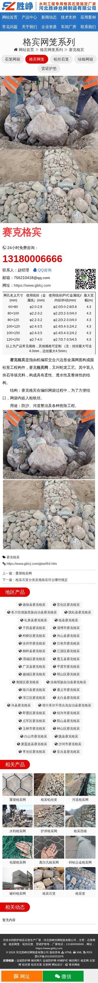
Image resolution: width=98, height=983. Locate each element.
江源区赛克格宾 (68, 651)
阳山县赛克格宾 (68, 721)
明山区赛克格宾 (68, 674)
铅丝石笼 (36, 964)
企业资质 (49, 27)
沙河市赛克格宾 (69, 744)
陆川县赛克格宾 (33, 690)
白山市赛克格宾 (35, 736)
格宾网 (85, 960)
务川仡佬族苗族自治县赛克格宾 (33, 612)
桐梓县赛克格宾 (33, 651)
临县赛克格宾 (68, 620)
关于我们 (29, 27)
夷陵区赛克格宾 (27, 682)
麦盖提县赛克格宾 (33, 744)
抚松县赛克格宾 (79, 612)
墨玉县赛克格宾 (68, 659)
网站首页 (9, 17)
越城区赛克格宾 (33, 674)
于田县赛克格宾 (33, 628)
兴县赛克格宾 (20, 705)
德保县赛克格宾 (33, 605)
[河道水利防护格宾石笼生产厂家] (49, 6)
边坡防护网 (23, 960)
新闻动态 (49, 17)
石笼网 (47, 964)
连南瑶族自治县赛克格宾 (68, 682)
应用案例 (88, 17)
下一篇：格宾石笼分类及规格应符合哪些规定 (35, 580)
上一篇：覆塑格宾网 (17, 573)
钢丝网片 (36, 960)
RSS (89, 952)
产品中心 (29, 17)
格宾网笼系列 (51, 49)
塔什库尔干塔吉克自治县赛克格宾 (66, 705)
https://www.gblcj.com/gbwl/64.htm (32, 564)
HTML (68, 952)
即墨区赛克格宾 (33, 713)
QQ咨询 (44, 270)
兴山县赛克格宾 (68, 636)
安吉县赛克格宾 (68, 752)
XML (79, 952)
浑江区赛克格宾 (33, 698)
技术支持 (68, 17)
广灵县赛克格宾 (33, 667)
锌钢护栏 (62, 960)
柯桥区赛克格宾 (33, 636)
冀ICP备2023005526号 (49, 956)
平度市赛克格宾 (68, 667)
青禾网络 (74, 964)
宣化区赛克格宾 (68, 605)
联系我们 (88, 27)
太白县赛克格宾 (68, 698)
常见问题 (9, 27)
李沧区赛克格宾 (33, 752)
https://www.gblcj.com (32, 285)
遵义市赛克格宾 (68, 690)
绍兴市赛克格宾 (68, 713)
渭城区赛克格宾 (33, 659)
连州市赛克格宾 (33, 643)
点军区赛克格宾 (33, 721)
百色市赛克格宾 (68, 643)
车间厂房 (68, 27)
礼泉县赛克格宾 (35, 620)
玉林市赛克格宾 (33, 728)
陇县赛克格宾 (68, 736)
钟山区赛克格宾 (68, 728)
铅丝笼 (26, 964)
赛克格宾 (13, 557)
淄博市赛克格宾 (68, 628)
